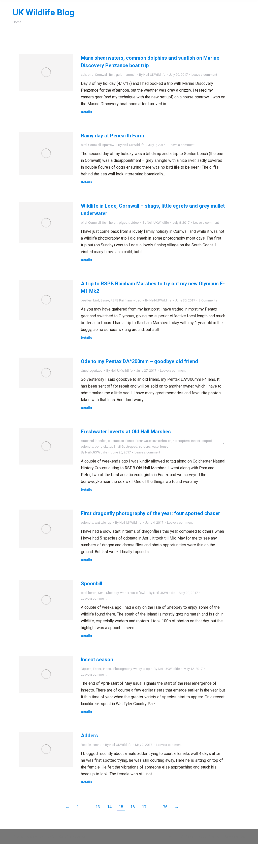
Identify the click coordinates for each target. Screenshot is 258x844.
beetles (86, 300)
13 (97, 806)
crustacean (116, 441)
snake (96, 745)
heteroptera (181, 441)
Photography (122, 669)
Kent (101, 593)
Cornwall (101, 74)
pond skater (103, 446)
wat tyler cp (103, 522)
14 (109, 806)
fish (111, 74)
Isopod (207, 441)
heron (113, 222)
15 (121, 806)
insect (195, 441)
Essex (105, 300)
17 (144, 806)
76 (165, 806)
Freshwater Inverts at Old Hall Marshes (126, 432)
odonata (87, 446)
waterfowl (138, 593)
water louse (159, 446)
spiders (144, 446)
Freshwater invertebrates (153, 441)
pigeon (124, 222)
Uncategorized (92, 370)
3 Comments (208, 300)
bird (90, 74)
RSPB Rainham (121, 300)
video (135, 222)
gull (118, 74)
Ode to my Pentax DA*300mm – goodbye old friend (139, 361)
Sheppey (112, 593)
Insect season (97, 660)
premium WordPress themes (65, 836)
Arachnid (87, 441)
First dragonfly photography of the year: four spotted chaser (150, 513)
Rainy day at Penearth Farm (112, 136)
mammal (129, 74)
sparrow (108, 145)
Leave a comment (204, 74)
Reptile (86, 745)
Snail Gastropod (125, 446)
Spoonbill (91, 584)
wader (124, 593)
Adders (89, 736)
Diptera (86, 669)
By (152, 74)
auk (83, 74)
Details (86, 112)
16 (132, 806)
